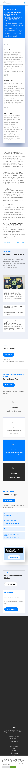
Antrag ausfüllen (11, 609)
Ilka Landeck (7, 173)
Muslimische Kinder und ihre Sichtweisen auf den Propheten (12, 292)
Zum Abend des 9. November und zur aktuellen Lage (12, 205)
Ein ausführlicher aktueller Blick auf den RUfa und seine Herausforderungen (13, 224)
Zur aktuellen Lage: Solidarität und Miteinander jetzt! (13, 307)
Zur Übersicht (9, 385)
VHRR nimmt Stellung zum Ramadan (12, 172)
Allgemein (22, 156)
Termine (19, 363)
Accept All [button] (13, 766)
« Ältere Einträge (6, 242)
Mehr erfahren (11, 584)
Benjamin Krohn (8, 156)
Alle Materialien (14, 557)
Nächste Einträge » (21, 242)
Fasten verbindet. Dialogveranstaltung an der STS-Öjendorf (13, 188)
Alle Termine (8, 354)
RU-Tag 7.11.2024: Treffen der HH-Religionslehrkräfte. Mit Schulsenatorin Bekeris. (13, 154)
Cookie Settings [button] (6, 766)
